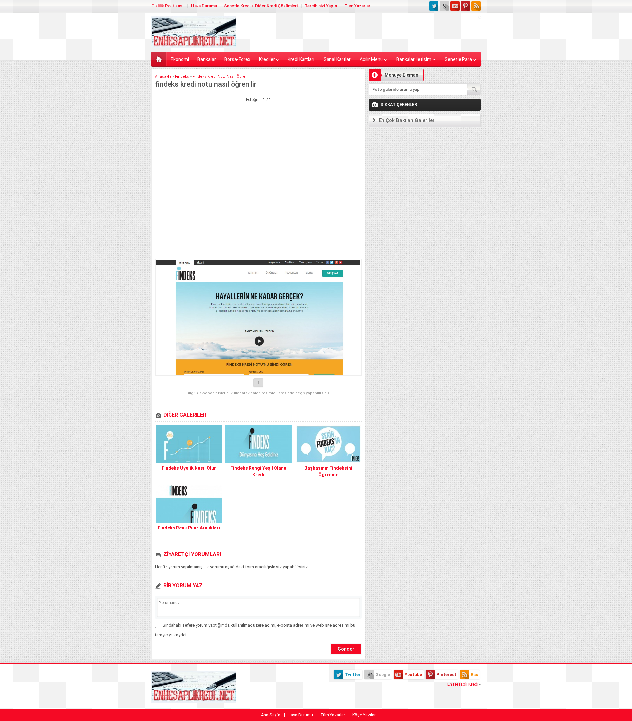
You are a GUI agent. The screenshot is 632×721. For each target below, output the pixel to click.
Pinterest (446, 674)
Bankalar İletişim (413, 59)
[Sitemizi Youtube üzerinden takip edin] (455, 6)
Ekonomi (180, 59)
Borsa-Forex (237, 59)
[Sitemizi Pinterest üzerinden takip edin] (465, 6)
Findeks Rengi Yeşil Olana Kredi (258, 471)
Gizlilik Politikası (167, 5)
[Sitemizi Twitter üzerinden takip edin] (433, 6)
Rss (474, 674)
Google (382, 674)
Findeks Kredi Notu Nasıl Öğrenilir (222, 76)
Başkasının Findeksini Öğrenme (328, 471)
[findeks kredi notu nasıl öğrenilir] (258, 317)
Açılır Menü (371, 59)
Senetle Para (458, 59)
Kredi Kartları (301, 59)
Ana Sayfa (270, 714)
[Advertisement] (258, 135)
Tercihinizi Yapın (321, 5)
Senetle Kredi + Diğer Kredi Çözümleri (261, 5)
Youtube (413, 674)
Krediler (267, 59)
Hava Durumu (204, 5)
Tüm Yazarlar (357, 5)
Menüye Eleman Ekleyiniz (393, 76)
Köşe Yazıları (364, 714)
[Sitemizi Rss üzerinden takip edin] (476, 6)
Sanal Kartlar (337, 59)
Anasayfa (158, 59)
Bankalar (207, 59)
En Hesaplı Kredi (462, 684)
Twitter (353, 674)
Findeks (182, 76)
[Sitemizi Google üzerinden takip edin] (444, 6)
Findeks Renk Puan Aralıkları (189, 527)
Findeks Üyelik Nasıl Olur (189, 468)
